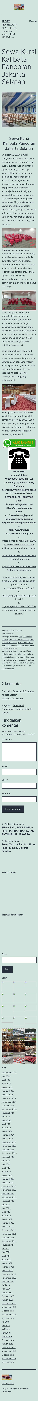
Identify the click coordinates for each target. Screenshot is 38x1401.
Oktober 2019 (8, 1311)
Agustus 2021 (8, 1245)
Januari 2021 (7, 1270)
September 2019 (9, 1314)
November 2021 (9, 1234)
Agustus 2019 (8, 1318)
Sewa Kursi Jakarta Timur (18, 645)
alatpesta (9, 634)
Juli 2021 (5, 1248)
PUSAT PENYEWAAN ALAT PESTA (9, 24)
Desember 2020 (9, 1274)
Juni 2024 (6, 1120)
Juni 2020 (6, 1289)
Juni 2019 (6, 1325)
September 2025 (9, 1072)
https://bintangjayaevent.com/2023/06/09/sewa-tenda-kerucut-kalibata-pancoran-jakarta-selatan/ (19, 544)
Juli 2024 (6, 1117)
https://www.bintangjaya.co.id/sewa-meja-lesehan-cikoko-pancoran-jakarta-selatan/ (19, 581)
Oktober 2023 (8, 1149)
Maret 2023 (7, 1175)
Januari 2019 (7, 1344)
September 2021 (9, 1241)
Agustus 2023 (8, 1157)
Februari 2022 (8, 1223)
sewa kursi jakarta (16, 654)
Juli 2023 (6, 1160)
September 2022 (9, 1197)
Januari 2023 (7, 1182)
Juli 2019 (5, 1322)
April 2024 (6, 1127)
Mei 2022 (6, 1212)
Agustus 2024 (8, 1113)
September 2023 (9, 1153)
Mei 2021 (6, 1256)
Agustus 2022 (8, 1201)
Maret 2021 (7, 1263)
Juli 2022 (6, 1204)
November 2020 (9, 1278)
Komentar (7, 739)
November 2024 (9, 1102)
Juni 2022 (6, 1208)
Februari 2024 (8, 1135)
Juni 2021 (6, 1252)
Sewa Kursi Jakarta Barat (19, 639)
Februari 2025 (8, 1091)
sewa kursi (13, 651)
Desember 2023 (9, 1142)
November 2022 (9, 1190)
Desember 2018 (9, 1347)
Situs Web (6, 793)
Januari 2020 (7, 1300)
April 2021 (6, 1259)
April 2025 (6, 1084)
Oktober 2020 (8, 1281)
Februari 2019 (8, 1340)
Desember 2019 (9, 1303)
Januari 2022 (7, 1226)
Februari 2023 (8, 1179)
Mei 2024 (6, 1124)
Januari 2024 (7, 1139)
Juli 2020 (6, 1285)
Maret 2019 (7, 1336)
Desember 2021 (9, 1230)
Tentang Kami (8, 1383)
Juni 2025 (6, 1076)
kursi (20, 636)
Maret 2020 (7, 1292)
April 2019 (6, 1333)
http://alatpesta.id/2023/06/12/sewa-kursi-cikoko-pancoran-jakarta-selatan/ (19, 610)
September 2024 (9, 1109)
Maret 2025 (7, 1087)
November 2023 (9, 1146)
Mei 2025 (6, 1080)
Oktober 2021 (8, 1237)
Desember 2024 (9, 1098)
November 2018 (9, 1351)
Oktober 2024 (8, 1105)
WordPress (6, 1391)
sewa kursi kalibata (22, 657)
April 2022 (6, 1215)
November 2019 (9, 1307)
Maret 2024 (7, 1131)
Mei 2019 (6, 1329)
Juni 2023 (6, 1164)
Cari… (4, 954)
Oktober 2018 (8, 1355)
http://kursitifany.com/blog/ (20, 588)
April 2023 (6, 1171)
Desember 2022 (9, 1186)
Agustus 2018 (8, 1362)
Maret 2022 (7, 1219)
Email (5, 780)
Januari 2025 (7, 1094)
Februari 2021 (8, 1267)
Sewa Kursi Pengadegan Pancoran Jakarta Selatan (17, 709)
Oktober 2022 (8, 1193)
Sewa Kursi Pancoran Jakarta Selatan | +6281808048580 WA (18, 695)
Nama (5, 766)
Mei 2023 (6, 1168)
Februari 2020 (8, 1296)
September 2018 (9, 1358)
